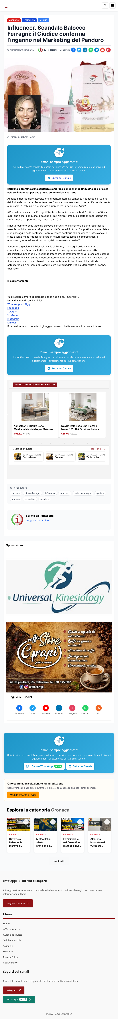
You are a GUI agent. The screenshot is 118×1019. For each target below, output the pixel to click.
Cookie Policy (10, 962)
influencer (50, 493)
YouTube (12, 315)
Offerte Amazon (11, 929)
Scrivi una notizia (12, 940)
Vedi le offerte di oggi (23, 794)
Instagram (13, 318)
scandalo (64, 493)
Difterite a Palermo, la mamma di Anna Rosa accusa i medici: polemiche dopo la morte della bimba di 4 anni (18, 842)
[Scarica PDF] (108, 50)
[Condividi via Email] (102, 50)
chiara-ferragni (32, 493)
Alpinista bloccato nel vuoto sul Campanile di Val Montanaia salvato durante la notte (99, 842)
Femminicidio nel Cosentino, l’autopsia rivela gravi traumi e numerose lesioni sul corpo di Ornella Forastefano (72, 842)
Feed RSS (8, 951)
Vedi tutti (59, 861)
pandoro (44, 499)
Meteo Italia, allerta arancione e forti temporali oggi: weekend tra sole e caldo (45, 842)
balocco (16, 493)
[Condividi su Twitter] (79, 50)
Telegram (12, 311)
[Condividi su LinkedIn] (85, 50)
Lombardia (29, 20)
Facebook (13, 307)
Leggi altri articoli (36, 520)
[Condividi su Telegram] (96, 50)
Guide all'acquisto (12, 934)
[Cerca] (105, 5)
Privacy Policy (10, 957)
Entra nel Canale (61, 177)
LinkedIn (12, 322)
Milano (43, 20)
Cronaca (14, 20)
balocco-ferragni (83, 493)
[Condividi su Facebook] (73, 50)
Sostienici (8, 945)
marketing (30, 499)
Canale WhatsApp (46, 766)
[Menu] (112, 5)
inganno (16, 499)
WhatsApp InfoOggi (19, 304)
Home (6, 923)
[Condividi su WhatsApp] (90, 50)
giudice (100, 493)
